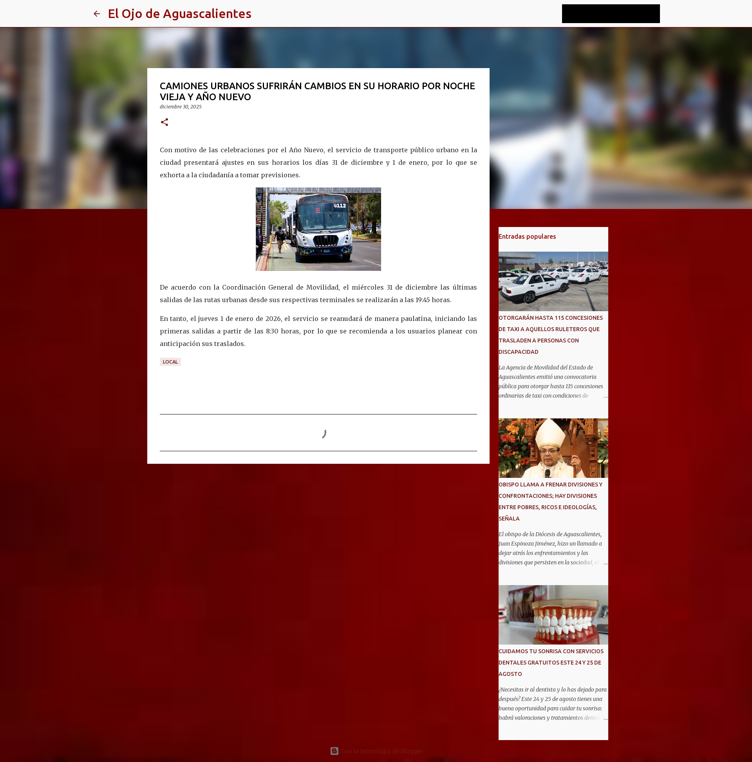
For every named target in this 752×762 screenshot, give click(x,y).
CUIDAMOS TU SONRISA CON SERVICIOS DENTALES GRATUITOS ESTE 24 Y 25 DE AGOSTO (551, 662)
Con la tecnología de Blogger (381, 751)
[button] (164, 122)
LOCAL (170, 361)
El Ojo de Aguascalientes (179, 13)
